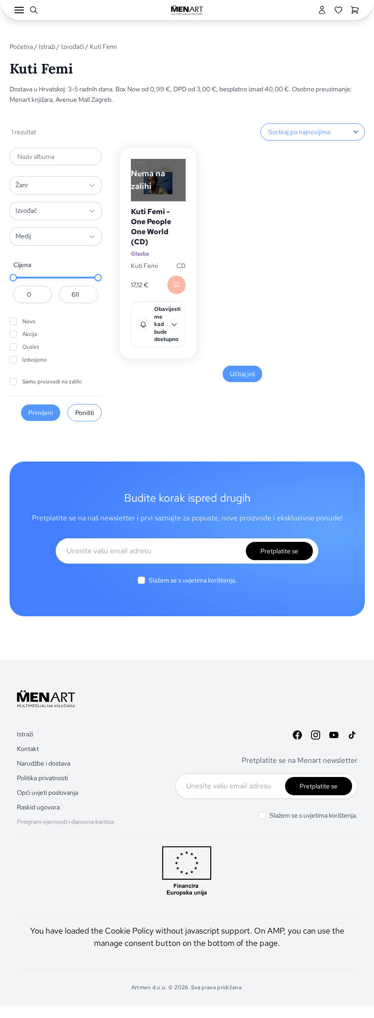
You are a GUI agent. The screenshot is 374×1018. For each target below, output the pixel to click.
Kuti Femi (144, 266)
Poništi (84, 413)
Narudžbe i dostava (43, 763)
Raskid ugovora (38, 807)
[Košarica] (354, 10)
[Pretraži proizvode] (33, 10)
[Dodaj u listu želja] (139, 167)
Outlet (30, 347)
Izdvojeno (34, 359)
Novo (29, 321)
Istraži (47, 46)
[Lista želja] (338, 10)
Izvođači (72, 46)
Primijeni (40, 413)
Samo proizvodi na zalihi (52, 381)
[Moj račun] (322, 10)
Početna (21, 46)
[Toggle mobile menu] (19, 10)
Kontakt (28, 749)
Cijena (22, 265)
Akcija (29, 334)
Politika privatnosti (42, 778)
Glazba (140, 253)
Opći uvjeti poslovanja (47, 792)
